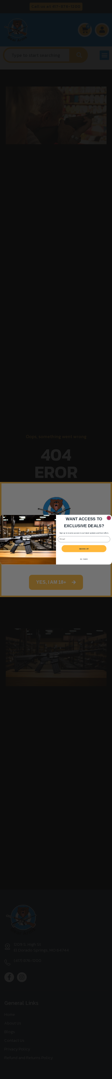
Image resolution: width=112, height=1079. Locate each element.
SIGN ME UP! (84, 548)
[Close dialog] (109, 518)
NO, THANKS (84, 559)
